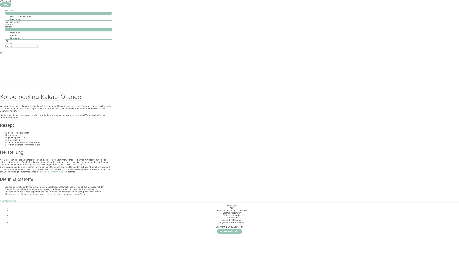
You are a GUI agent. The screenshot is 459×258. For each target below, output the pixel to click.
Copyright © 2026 (229, 227)
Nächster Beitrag (9, 201)
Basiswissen (16, 19)
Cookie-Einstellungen (232, 220)
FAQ (7, 41)
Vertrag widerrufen (232, 213)
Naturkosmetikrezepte (21, 16)
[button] (5, 49)
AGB (232, 208)
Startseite (9, 10)
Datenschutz (232, 217)
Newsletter (15, 38)
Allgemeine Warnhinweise (232, 222)
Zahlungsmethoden (232, 215)
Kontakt (8, 27)
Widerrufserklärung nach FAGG (232, 210)
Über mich (15, 33)
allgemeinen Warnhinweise (53, 172)
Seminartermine (12, 22)
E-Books (9, 24)
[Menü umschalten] (58, 13)
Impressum (232, 205)
